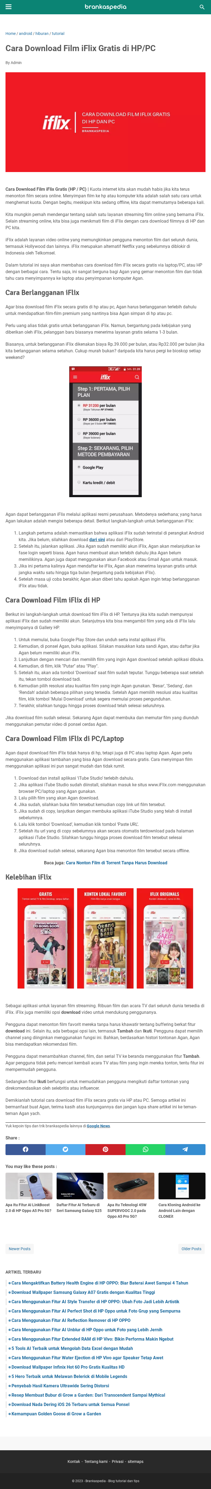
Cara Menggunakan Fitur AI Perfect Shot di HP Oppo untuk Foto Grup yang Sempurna (96, 1311)
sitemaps (135, 1461)
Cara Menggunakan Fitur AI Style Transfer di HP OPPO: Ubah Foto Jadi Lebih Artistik (95, 1301)
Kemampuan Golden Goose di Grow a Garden (56, 1413)
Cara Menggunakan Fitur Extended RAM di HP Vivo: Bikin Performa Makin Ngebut (92, 1339)
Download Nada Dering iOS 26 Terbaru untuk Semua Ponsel (70, 1404)
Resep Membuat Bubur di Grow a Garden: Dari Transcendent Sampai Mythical (88, 1395)
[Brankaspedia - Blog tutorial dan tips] (105, 7)
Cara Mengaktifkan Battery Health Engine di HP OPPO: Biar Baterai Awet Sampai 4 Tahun (100, 1283)
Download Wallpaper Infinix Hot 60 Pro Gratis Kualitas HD (68, 1367)
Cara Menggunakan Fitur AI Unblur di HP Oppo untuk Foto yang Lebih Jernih (87, 1329)
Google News (98, 1126)
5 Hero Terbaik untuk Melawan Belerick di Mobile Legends (69, 1376)
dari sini (97, 539)
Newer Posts (19, 1249)
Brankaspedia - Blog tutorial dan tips (112, 1481)
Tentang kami (95, 1461)
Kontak (74, 1461)
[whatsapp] (146, 1149)
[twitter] (66, 1149)
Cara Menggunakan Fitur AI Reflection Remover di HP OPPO (71, 1320)
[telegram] (185, 1149)
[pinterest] (105, 1149)
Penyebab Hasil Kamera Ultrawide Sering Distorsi (60, 1385)
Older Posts (191, 1249)
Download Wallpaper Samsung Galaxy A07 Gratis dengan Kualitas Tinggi (83, 1292)
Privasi (117, 1461)
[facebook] (25, 1149)
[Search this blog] (202, 7)
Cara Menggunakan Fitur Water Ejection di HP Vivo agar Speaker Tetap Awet (87, 1357)
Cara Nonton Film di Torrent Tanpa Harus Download (116, 862)
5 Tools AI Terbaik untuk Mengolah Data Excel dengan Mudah (72, 1348)
